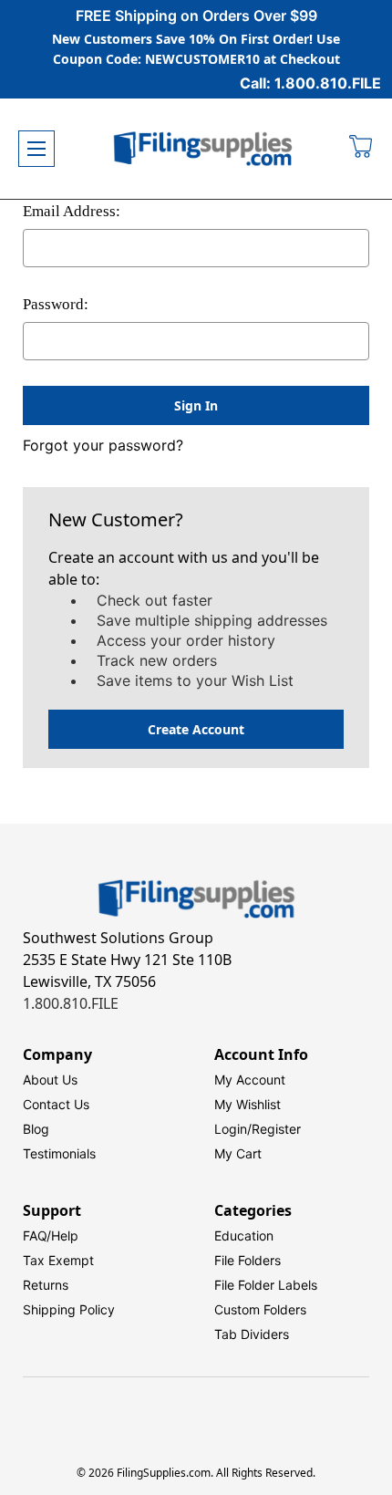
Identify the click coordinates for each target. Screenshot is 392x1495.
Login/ (233, 1129)
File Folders (247, 1260)
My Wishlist (247, 1104)
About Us (50, 1079)
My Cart (238, 1153)
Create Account (196, 729)
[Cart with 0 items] (361, 148)
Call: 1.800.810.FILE (310, 83)
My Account (249, 1079)
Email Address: (71, 211)
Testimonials (59, 1153)
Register (276, 1129)
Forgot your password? (103, 445)
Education (243, 1235)
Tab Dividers (251, 1334)
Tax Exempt (58, 1260)
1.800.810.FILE (71, 1003)
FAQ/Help (50, 1235)
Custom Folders (260, 1309)
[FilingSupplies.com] (203, 149)
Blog (36, 1129)
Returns (45, 1285)
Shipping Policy (69, 1309)
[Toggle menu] (36, 148)
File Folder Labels (265, 1285)
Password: (55, 304)
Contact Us (56, 1104)
